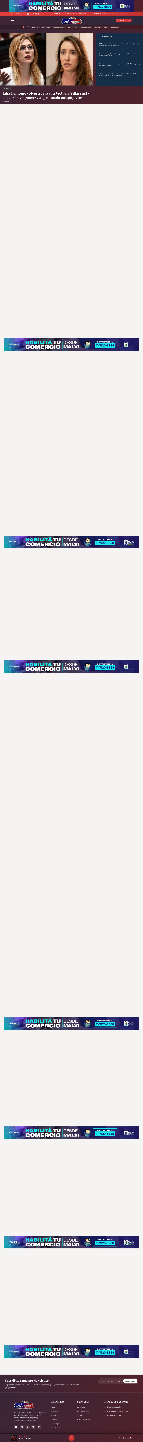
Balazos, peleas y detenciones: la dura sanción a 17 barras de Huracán (94, 1100)
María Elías (6, 101)
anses (105, 27)
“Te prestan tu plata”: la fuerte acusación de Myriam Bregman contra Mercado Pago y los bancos (123, 144)
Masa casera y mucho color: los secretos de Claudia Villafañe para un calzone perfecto (94, 1321)
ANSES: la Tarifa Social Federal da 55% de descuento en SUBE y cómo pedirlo (16, 217)
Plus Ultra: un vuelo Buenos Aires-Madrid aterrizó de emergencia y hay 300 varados (42, 759)
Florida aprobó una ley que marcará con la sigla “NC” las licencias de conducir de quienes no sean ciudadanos (41, 1116)
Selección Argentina (59, 27)
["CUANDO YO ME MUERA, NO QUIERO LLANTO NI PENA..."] (21, 517)
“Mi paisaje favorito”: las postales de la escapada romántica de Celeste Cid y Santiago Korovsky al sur (51, 911)
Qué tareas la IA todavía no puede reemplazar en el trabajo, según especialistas (95, 746)
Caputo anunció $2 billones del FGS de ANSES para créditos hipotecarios (32, 437)
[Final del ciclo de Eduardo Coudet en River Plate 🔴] (122, 517)
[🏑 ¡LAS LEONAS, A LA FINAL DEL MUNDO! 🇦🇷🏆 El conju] (55, 517)
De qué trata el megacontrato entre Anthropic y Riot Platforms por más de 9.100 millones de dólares (86, 714)
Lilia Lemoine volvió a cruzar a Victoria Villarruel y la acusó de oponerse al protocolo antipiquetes (46, 95)
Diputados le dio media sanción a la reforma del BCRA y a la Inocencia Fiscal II (44, 328)
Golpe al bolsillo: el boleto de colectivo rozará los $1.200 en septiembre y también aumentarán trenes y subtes (42, 1212)
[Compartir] (114, 1437)
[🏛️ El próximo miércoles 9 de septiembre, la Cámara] (21, 498)
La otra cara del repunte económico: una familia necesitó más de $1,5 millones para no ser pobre (41, 453)
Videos (79, 1415)
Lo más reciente (83, 1411)
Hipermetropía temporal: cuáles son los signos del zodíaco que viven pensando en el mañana (95, 1211)
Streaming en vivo (84, 1419)
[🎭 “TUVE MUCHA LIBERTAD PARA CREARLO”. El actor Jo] (122, 498)
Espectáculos (56, 1428)
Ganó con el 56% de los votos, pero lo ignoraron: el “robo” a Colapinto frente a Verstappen (94, 438)
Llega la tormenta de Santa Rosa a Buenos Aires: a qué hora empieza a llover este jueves (31, 730)
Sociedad (54, 1415)
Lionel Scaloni (115, 27)
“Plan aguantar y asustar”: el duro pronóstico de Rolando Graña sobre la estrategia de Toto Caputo (51, 314)
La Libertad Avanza (86, 27)
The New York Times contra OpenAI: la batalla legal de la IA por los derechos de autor (40, 1335)
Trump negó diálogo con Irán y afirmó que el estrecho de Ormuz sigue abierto (34, 1087)
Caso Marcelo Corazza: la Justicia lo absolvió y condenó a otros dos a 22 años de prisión (87, 1069)
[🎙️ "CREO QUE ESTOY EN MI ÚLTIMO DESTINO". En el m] (88, 498)
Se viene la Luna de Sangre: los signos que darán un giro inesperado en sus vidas (95, 1196)
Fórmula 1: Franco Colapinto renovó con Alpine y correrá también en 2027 (86, 420)
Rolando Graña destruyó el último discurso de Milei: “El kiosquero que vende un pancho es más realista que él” (124, 172)
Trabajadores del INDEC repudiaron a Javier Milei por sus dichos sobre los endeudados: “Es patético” (52, 650)
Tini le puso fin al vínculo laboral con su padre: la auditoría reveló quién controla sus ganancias (50, 924)
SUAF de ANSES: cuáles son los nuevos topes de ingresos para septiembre (39, 746)
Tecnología (55, 1424)
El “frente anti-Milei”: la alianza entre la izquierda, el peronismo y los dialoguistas (89, 217)
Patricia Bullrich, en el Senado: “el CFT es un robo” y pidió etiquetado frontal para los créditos (51, 218)
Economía (113, 211)
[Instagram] (30, 14)
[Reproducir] (71, 1438)
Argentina (97, 27)
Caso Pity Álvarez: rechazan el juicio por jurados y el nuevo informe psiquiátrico (94, 1086)
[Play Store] (38, 14)
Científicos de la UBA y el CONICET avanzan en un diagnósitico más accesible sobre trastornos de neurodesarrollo (57, 636)
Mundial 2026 (46, 27)
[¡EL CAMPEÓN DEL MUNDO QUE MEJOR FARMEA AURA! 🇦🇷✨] (55, 498)
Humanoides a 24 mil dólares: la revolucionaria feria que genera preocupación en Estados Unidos (95, 733)
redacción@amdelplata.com (117, 1411)
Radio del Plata (72, 27)
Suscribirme (130, 1381)
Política (40, 211)
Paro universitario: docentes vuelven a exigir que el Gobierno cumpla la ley (71, 365)
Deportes (54, 1419)
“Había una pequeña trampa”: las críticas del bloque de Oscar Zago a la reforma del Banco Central (118, 74)
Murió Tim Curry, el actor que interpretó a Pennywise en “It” (38, 938)
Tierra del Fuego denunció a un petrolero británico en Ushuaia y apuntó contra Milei (119, 55)
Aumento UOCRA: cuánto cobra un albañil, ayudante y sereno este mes (125, 217)
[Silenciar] (120, 1437)
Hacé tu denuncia (113, 1407)
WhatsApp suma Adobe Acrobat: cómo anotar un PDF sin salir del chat (35, 1305)
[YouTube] (36, 14)
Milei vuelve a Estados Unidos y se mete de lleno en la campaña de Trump (42, 1103)
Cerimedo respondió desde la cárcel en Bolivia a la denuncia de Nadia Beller (88, 171)
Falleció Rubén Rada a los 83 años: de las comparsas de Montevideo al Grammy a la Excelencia (48, 624)
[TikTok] (33, 14)
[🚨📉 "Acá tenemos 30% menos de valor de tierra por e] (88, 517)
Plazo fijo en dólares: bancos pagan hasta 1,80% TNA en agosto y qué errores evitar (119, 65)
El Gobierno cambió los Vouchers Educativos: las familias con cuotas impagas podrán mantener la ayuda (32, 1196)
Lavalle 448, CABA (114, 1415)
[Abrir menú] (12, 20)
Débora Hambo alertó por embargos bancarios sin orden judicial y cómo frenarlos (88, 143)
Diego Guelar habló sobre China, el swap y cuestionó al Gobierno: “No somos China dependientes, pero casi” (36, 169)
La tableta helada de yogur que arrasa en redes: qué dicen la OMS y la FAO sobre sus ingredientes (87, 1289)
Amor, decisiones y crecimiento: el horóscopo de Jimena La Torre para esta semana (88, 1179)
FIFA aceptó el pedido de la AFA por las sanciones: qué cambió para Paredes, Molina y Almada (119, 45)
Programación (82, 1407)
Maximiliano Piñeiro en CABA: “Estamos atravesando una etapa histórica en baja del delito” (47, 302)
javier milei (35, 27)
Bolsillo (4, 211)
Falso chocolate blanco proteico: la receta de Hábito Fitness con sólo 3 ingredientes (95, 1308)
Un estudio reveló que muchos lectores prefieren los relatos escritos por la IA (42, 1321)
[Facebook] (28, 14)
